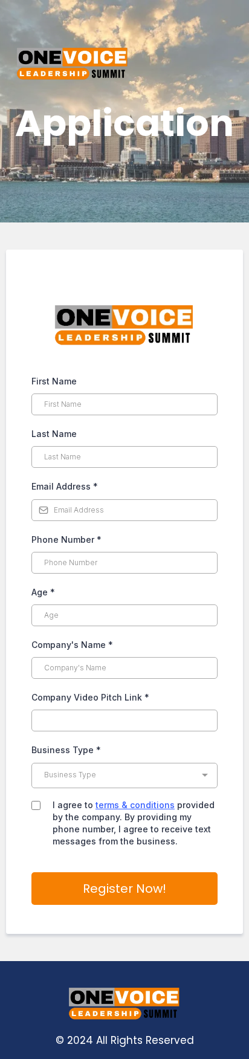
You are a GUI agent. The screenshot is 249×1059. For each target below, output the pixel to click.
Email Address (64, 486)
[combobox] (124, 775)
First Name (54, 381)
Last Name (54, 434)
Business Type (66, 750)
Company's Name (72, 645)
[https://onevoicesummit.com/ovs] (124, 63)
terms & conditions (135, 805)
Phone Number (66, 539)
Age (43, 592)
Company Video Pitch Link (90, 697)
